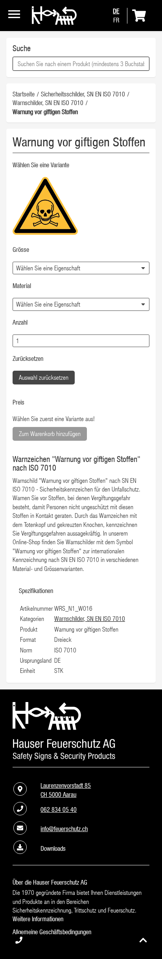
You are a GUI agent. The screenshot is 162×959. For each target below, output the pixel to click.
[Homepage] (54, 22)
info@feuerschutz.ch (64, 828)
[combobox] (81, 64)
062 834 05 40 (58, 809)
